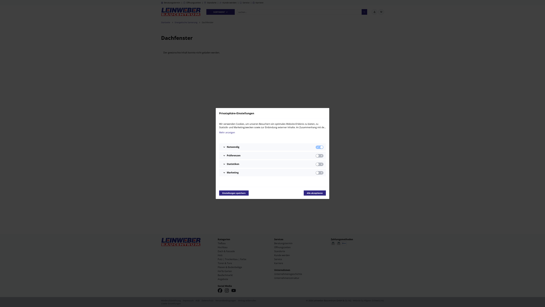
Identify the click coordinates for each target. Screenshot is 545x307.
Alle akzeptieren (315, 193)
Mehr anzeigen (227, 132)
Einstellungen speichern (234, 193)
